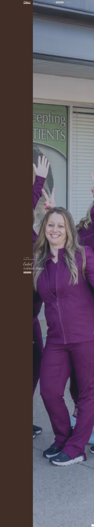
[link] (27, 2)
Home (24, 257)
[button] (54, 2)
